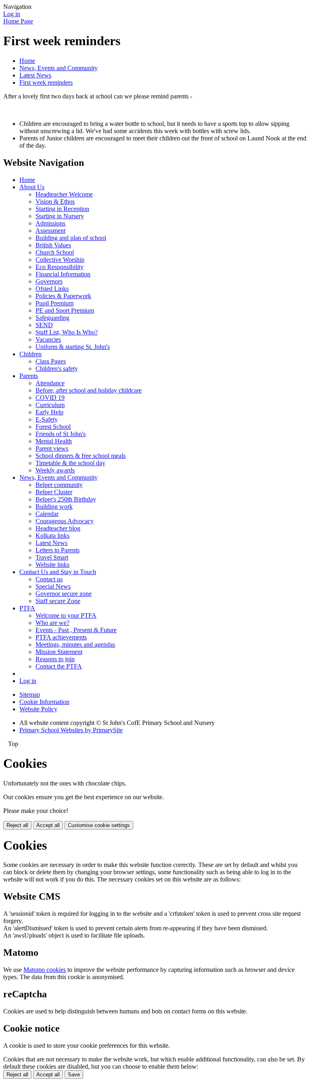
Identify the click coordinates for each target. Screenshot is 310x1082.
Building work (54, 506)
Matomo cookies (44, 969)
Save (74, 1075)
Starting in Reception (62, 208)
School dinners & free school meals (81, 455)
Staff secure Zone (58, 600)
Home (27, 60)
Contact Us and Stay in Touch (57, 571)
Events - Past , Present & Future (76, 630)
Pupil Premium (54, 303)
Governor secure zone (64, 593)
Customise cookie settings (99, 825)
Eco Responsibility (60, 266)
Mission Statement (59, 651)
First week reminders (46, 82)
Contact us (49, 579)
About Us (31, 187)
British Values (53, 245)
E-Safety (47, 419)
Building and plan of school (71, 237)
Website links (52, 564)
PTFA (27, 608)
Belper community (59, 484)
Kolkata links (52, 535)
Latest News (35, 75)
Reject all (17, 825)
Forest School (53, 426)
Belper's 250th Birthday (66, 499)
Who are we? (52, 622)
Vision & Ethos (55, 201)
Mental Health (54, 441)
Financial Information (63, 274)
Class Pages (51, 361)
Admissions (50, 223)
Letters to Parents (58, 550)
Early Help (49, 412)
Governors (49, 281)
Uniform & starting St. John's (73, 346)
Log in (11, 13)
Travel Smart (52, 557)
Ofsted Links (52, 288)
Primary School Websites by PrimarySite (71, 730)
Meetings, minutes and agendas (75, 644)
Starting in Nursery (60, 216)
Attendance (50, 383)
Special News (53, 586)
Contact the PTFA (59, 666)
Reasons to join (55, 659)
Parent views (52, 448)
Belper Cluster (54, 492)
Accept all (48, 825)
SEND (44, 325)
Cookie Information (44, 701)
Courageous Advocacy (65, 521)
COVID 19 (50, 397)
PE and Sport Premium (65, 310)
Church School (55, 252)
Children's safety (57, 368)
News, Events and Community (58, 68)
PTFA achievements (61, 637)
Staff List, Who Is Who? (67, 332)
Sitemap (29, 694)
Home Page (18, 21)
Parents (28, 375)
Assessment (50, 230)
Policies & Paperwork (63, 295)
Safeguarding (52, 317)
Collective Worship (60, 259)
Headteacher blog (58, 528)
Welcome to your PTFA (66, 615)
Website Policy (38, 709)
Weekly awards (55, 470)
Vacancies (48, 339)
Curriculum (50, 404)
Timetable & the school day (70, 463)
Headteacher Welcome (64, 194)
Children (30, 354)
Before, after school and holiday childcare (89, 390)
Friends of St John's (61, 433)
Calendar (47, 513)
